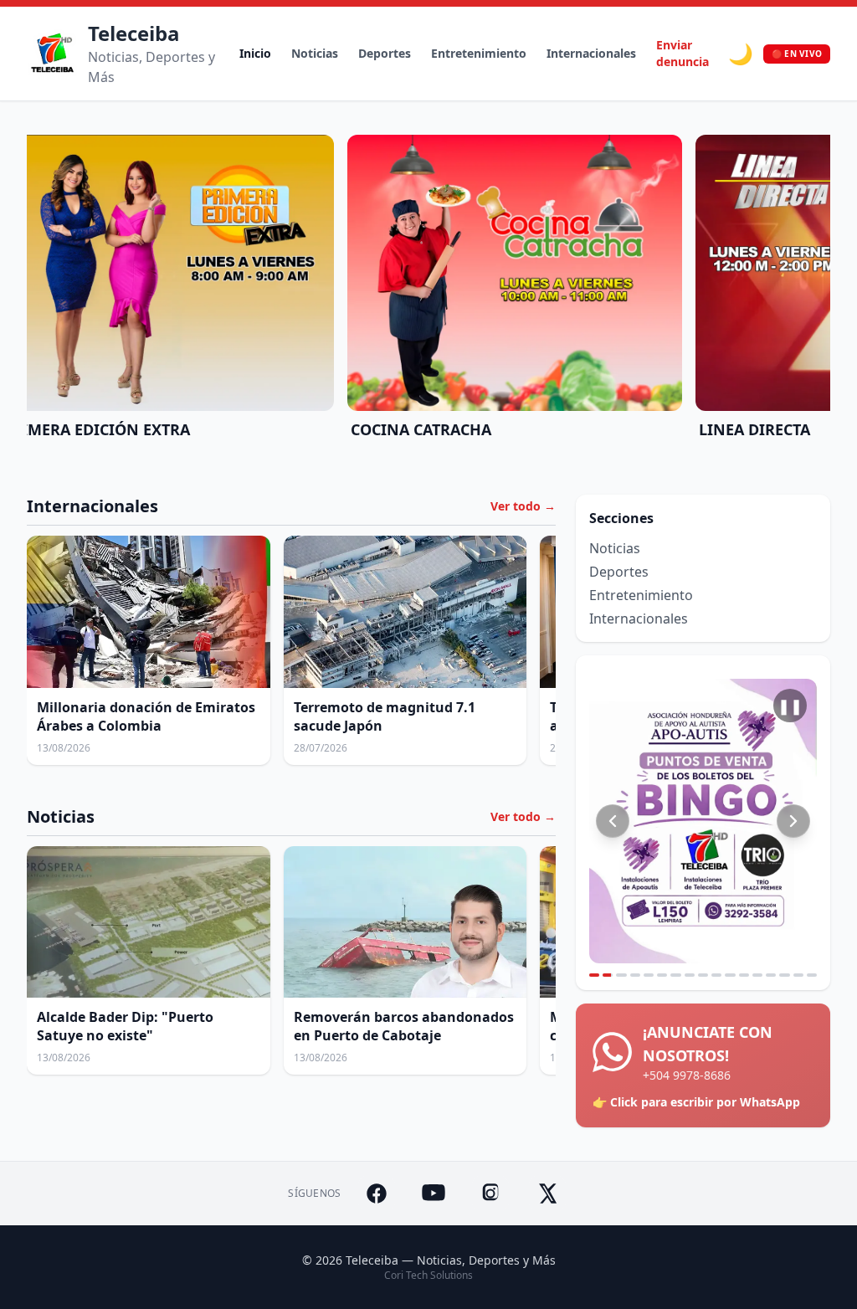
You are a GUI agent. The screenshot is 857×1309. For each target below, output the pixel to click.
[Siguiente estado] (793, 821)
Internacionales (591, 53)
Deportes (384, 53)
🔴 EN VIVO (797, 53)
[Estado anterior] (612, 821)
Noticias (314, 53)
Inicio (255, 53)
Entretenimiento (478, 53)
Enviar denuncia (682, 53)
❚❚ (790, 706)
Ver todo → (523, 506)
